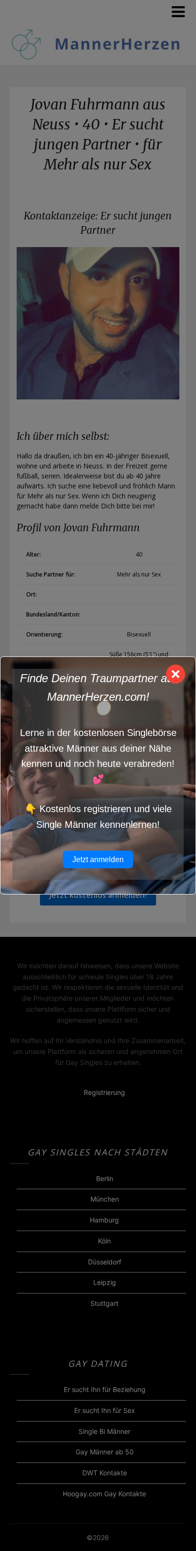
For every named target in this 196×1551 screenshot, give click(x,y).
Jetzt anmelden (98, 859)
